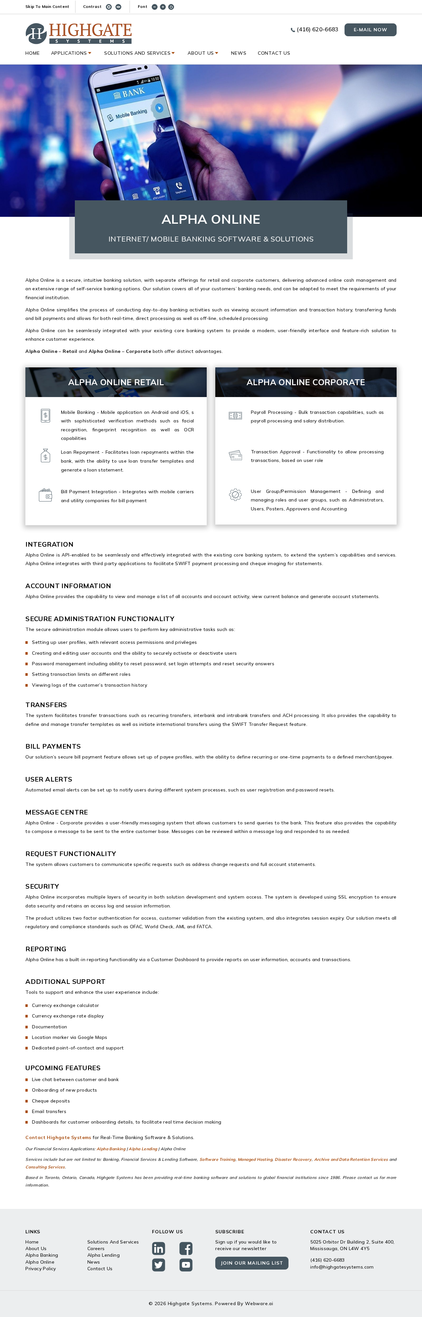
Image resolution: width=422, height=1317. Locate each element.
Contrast (92, 6)
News (238, 53)
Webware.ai (259, 1303)
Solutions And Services (113, 1242)
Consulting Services (45, 1167)
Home (32, 53)
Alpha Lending (143, 1149)
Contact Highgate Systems (58, 1137)
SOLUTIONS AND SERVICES (137, 53)
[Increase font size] (164, 6)
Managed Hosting (255, 1159)
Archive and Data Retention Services (351, 1159)
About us (201, 53)
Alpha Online (39, 1262)
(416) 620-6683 (317, 29)
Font (142, 6)
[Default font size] (172, 6)
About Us (35, 1248)
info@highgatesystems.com (342, 1267)
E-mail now (370, 30)
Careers (96, 1248)
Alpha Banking (111, 1149)
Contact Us (274, 53)
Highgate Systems (190, 1303)
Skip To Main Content (47, 6)
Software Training (217, 1159)
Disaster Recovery (293, 1159)
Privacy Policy (40, 1269)
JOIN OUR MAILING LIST (252, 1263)
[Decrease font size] (156, 6)
